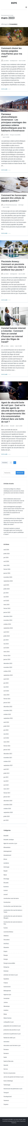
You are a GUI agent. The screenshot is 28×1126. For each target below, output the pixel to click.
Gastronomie (7, 986)
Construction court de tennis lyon (12, 906)
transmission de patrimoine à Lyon (13, 1088)
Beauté (5, 871)
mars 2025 (6, 604)
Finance (6, 983)
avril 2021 (6, 785)
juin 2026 (6, 557)
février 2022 (7, 746)
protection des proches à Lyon (12, 1030)
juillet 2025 (7, 589)
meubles (6, 1010)
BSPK (14, 3)
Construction (7, 902)
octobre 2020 (7, 808)
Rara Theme (17, 1121)
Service (6, 1069)
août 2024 (6, 632)
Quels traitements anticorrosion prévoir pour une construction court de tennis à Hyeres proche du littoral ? (14, 500)
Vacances (6, 1100)
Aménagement (13, 273)
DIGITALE (6, 943)
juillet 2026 (7, 553)
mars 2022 (6, 742)
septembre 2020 (8, 812)
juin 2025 (6, 593)
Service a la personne (9, 1073)
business (6, 886)
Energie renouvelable (15, 134)
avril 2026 (6, 561)
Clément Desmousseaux (11, 204)
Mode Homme (7, 1018)
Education (6, 947)
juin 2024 (6, 640)
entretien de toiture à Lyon (11, 975)
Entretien (6, 971)
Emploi (5, 951)
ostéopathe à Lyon (9, 1022)
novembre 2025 (8, 577)
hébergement (7, 990)
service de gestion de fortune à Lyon (13, 1077)
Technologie (7, 1085)
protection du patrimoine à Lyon (12, 1034)
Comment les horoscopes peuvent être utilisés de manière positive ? (14, 198)
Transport (6, 1092)
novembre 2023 (8, 667)
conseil (6, 894)
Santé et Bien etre (8, 1061)
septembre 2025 (8, 581)
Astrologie (20, 204)
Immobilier (6, 998)
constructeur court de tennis (11, 898)
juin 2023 (6, 683)
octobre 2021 (7, 761)
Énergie (6, 955)
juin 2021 (6, 777)
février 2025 (7, 608)
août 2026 (6, 549)
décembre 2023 (8, 663)
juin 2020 (6, 820)
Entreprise (6, 967)
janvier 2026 (7, 573)
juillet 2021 (7, 773)
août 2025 (6, 585)
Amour (5, 859)
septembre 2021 (8, 765)
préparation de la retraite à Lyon (12, 1026)
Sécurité (12, 425)
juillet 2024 (7, 636)
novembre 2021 (8, 757)
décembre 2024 (8, 616)
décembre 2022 (8, 706)
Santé (5, 1057)
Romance (6, 1049)
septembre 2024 (8, 628)
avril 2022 (6, 738)
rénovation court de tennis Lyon (12, 1045)
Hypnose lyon (7, 994)
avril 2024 (6, 647)
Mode (5, 1014)
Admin (7, 60)
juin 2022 (6, 730)
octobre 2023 (7, 671)
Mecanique (7, 1006)
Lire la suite (4, 89)
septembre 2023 (8, 675)
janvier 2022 (7, 749)
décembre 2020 (8, 800)
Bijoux (5, 875)
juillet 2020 (7, 816)
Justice (12, 346)
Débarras (6, 935)
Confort (6, 890)
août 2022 (6, 722)
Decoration (6, 939)
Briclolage (6, 879)
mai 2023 (6, 687)
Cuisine (6, 928)
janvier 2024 (7, 659)
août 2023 (6, 679)
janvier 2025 (7, 612)
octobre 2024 (7, 624)
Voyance (6, 1104)
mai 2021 (6, 781)
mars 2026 (6, 565)
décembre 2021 (8, 753)
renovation (6, 1041)
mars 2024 (6, 651)
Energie (6, 959)
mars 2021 (6, 789)
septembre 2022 (8, 718)
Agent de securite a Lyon (10, 843)
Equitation (6, 979)
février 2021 (7, 793)
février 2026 (7, 569)
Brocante (6, 882)
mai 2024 (6, 644)
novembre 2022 (8, 710)
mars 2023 (6, 695)
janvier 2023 (7, 702)
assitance (6, 863)
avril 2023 (6, 691)
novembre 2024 (8, 620)
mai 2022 (6, 734)
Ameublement (7, 855)
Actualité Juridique (9, 839)
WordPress (14, 1122)
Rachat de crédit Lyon (9, 1037)
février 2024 (7, 655)
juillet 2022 (7, 726)
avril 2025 (6, 600)
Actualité (6, 835)
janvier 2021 (7, 797)
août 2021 (6, 769)
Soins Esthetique (8, 1081)
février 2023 (7, 698)
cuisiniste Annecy (8, 932)
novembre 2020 (8, 804)
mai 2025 (6, 596)
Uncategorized (13, 60)
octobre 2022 (7, 714)
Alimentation (7, 847)
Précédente (4, 462)
